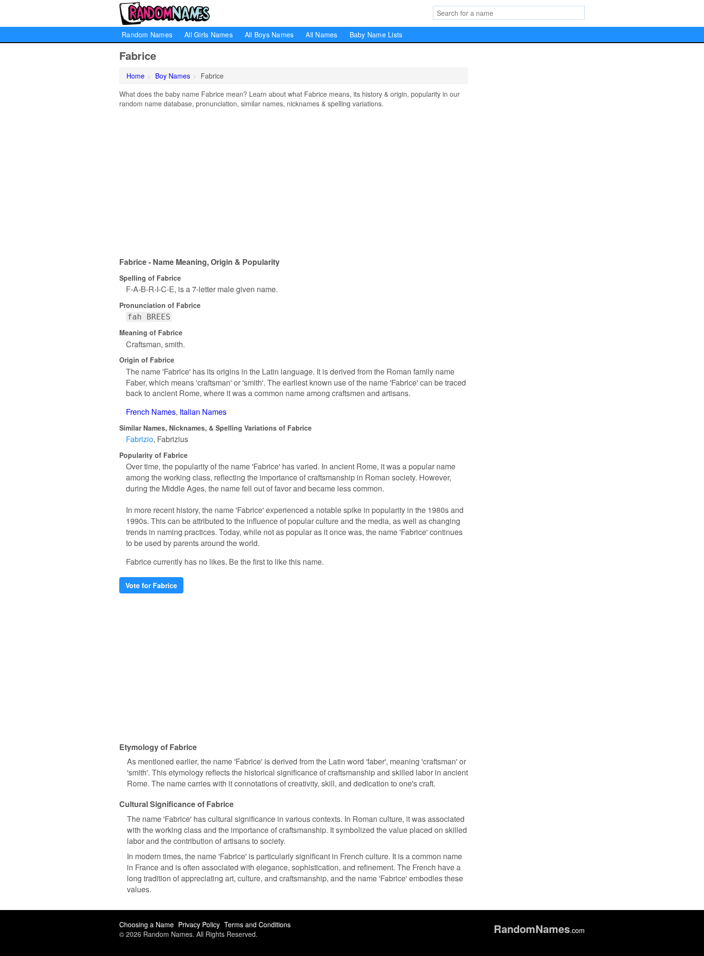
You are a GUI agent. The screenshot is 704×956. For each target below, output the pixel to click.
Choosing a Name (146, 924)
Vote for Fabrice (151, 585)
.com (539, 930)
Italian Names (203, 411)
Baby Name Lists (376, 34)
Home (135, 75)
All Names (321, 34)
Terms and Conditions (257, 924)
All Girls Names (208, 34)
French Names (151, 411)
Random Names (147, 34)
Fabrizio (139, 438)
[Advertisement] (293, 180)
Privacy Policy (199, 924)
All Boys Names (269, 34)
